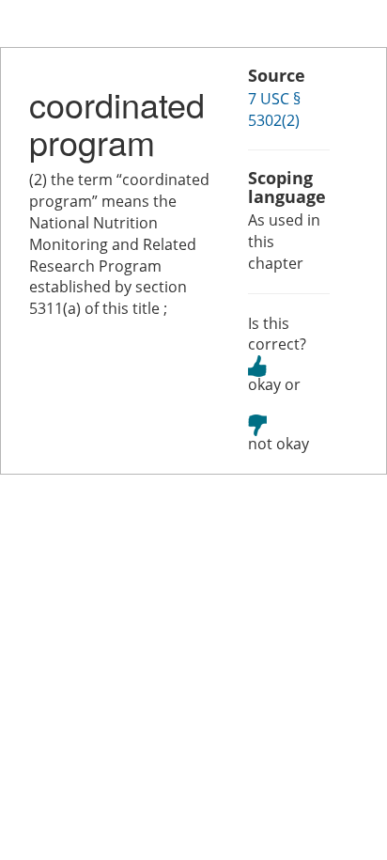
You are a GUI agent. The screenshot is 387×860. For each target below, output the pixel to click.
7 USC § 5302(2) (274, 109)
